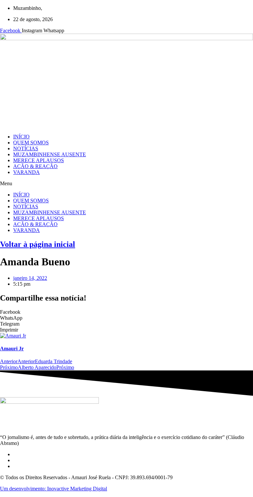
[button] (126, 184)
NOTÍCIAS (25, 148)
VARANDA (26, 172)
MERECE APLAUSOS (38, 160)
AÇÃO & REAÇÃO (35, 166)
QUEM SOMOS (31, 142)
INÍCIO (21, 136)
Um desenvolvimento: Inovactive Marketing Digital (53, 488)
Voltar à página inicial (37, 244)
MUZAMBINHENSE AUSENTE (49, 154)
